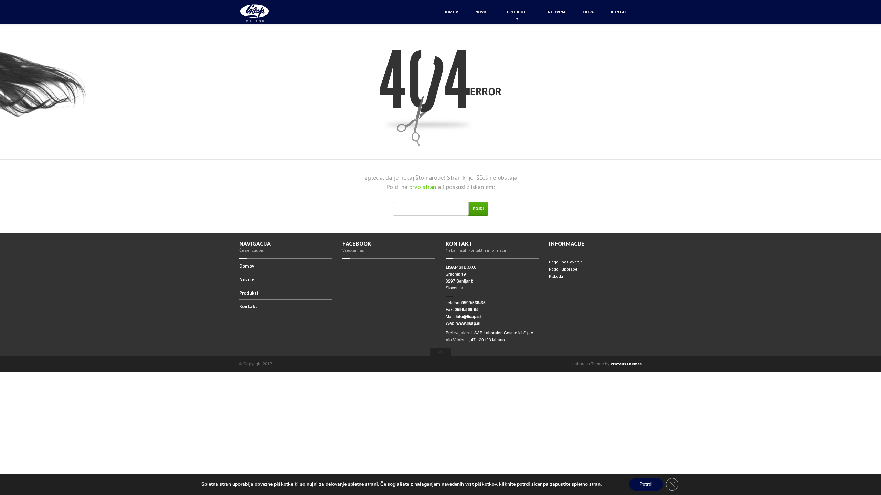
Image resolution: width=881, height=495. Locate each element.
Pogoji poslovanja (566, 261)
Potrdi (646, 484)
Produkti (517, 11)
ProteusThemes (626, 363)
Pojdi (478, 208)
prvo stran (423, 187)
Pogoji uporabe (563, 269)
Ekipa (588, 11)
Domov (450, 11)
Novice (482, 11)
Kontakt (620, 11)
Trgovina (555, 11)
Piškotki (556, 276)
